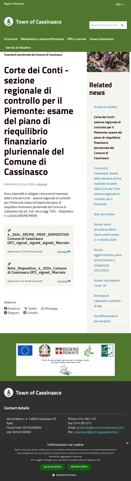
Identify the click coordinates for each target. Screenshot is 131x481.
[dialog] (65, 460)
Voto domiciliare (104, 214)
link (98, 459)
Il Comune (10, 39)
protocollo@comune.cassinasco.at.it (100, 427)
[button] (65, 475)
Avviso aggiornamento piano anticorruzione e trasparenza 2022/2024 (108, 260)
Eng (119, 4)
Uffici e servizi (76, 39)
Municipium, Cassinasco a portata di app (107, 300)
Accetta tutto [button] (52, 466)
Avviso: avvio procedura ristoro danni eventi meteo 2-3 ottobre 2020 (106, 232)
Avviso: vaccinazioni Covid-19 (107, 283)
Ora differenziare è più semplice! (106, 318)
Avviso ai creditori (105, 107)
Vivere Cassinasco (102, 39)
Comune (42, 184)
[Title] (65, 359)
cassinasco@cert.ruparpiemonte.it (96, 432)
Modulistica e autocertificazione (42, 39)
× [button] (127, 443)
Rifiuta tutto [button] (79, 466)
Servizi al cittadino (18, 47)
